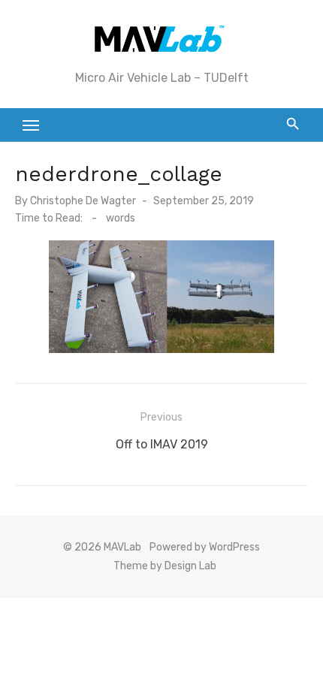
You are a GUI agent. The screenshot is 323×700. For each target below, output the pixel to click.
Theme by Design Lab (164, 566)
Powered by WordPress (204, 547)
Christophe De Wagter (83, 201)
